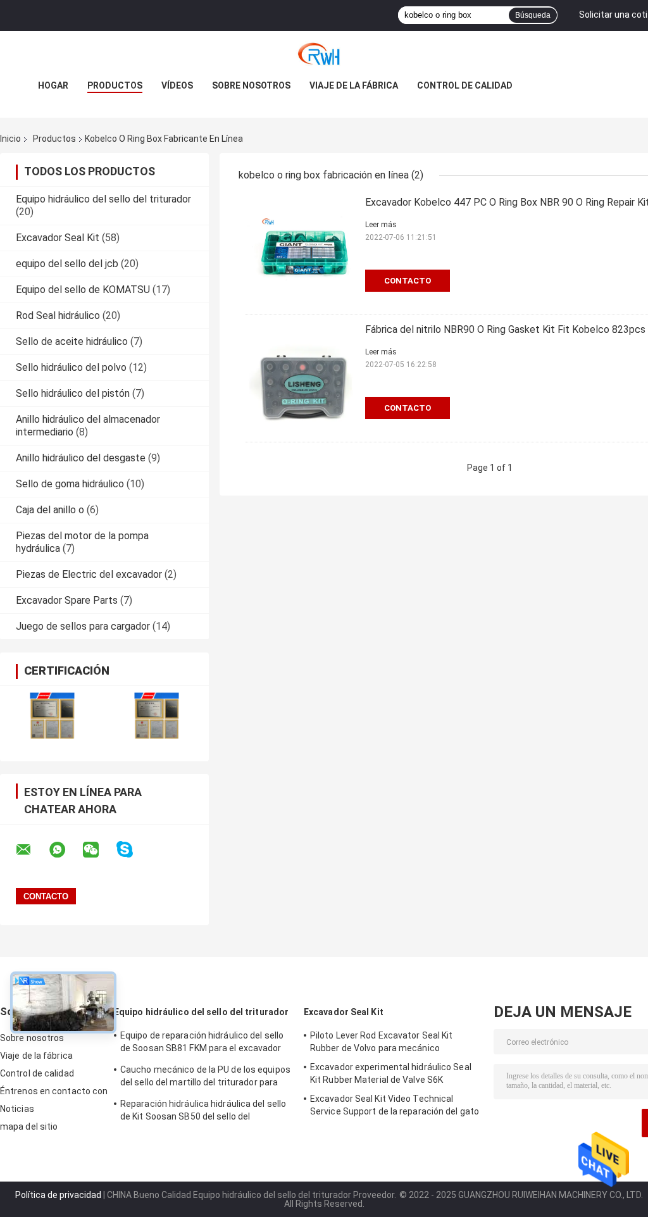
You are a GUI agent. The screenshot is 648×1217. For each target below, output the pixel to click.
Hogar (53, 85)
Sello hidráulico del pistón (73, 393)
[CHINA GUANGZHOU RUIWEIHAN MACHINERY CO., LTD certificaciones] (52, 715)
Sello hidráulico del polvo (71, 367)
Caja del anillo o (50, 510)
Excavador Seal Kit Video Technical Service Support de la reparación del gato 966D (394, 1107)
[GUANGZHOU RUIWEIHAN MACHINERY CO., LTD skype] (132, 849)
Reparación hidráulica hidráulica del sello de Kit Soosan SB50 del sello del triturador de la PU (203, 1112)
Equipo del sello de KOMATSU (83, 290)
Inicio (10, 139)
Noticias (17, 1109)
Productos (114, 85)
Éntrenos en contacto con (54, 1091)
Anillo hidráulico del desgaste (81, 458)
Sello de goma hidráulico (70, 484)
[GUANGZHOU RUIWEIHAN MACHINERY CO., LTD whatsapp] (65, 850)
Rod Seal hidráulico (58, 315)
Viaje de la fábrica (353, 85)
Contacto (407, 280)
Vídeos (177, 85)
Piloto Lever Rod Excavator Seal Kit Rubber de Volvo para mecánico (381, 1041)
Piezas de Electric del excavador (89, 574)
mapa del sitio (29, 1126)
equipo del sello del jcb (67, 264)
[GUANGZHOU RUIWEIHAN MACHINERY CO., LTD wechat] (99, 850)
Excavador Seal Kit (57, 238)
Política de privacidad (58, 1195)
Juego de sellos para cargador (83, 626)
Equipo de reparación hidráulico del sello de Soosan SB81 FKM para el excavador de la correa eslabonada (202, 1043)
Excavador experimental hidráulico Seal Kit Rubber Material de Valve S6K (390, 1073)
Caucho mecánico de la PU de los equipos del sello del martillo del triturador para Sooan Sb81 (205, 1077)
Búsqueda (533, 15)
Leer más (381, 224)
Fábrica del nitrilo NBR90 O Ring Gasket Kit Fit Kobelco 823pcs (505, 329)
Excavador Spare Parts (67, 600)
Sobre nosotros (251, 85)
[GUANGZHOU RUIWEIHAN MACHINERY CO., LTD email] (31, 850)
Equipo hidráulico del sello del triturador (103, 199)
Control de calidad (465, 85)
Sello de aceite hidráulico (72, 341)
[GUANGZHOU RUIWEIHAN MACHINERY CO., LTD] (324, 56)
